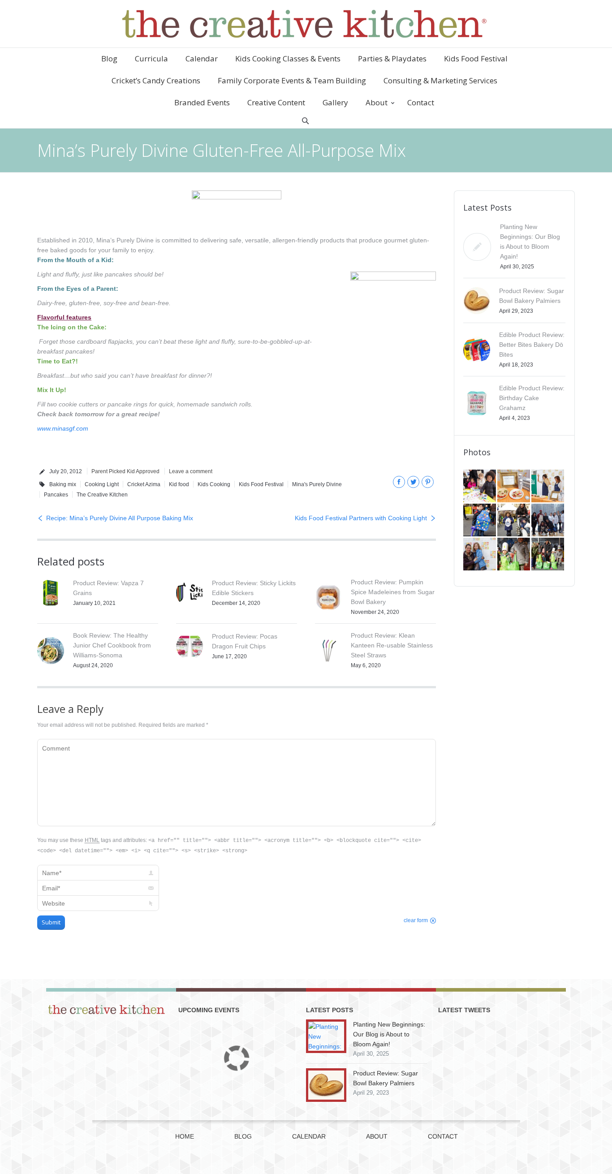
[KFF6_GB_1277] (514, 487)
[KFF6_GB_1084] (480, 555)
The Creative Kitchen (102, 495)
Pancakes (56, 495)
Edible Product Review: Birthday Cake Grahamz (532, 397)
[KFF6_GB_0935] (548, 555)
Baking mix (62, 484)
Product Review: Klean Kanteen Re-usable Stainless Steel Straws (392, 645)
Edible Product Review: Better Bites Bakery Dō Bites (532, 344)
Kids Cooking (214, 484)
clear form (416, 920)
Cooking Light (102, 484)
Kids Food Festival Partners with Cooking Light (361, 518)
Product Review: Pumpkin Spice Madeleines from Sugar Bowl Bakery (393, 591)
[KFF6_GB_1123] (480, 521)
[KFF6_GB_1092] (548, 521)
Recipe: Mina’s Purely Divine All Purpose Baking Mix (119, 518)
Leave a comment (190, 471)
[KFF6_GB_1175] (548, 487)
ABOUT (377, 1136)
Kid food (179, 484)
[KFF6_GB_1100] (514, 521)
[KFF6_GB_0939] (514, 555)
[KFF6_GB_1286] (480, 487)
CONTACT (443, 1136)
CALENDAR (309, 1136)
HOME (184, 1136)
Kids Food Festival (261, 484)
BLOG (243, 1136)
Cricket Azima (143, 484)
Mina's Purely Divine (317, 484)
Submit (51, 922)
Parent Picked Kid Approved (125, 471)
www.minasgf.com (62, 428)
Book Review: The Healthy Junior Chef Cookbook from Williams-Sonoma (112, 645)
